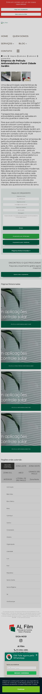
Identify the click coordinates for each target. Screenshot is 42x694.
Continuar (21, 689)
